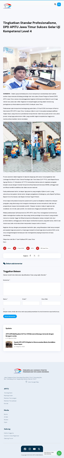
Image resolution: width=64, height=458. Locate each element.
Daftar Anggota (9, 433)
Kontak (6, 403)
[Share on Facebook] (30, 255)
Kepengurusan (8, 395)
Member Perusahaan (10, 401)
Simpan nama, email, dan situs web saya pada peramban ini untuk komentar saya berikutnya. (31, 311)
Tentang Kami (8, 393)
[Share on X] (34, 255)
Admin (9, 248)
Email (24, 299)
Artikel (6, 417)
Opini (5, 422)
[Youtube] (34, 449)
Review (6, 419)
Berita (6, 414)
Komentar (6, 280)
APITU (32, 248)
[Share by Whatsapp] (38, 255)
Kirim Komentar (10, 316)
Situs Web (45, 299)
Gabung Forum (8, 438)
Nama (5, 299)
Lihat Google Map (33, 382)
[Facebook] (25, 449)
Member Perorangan (10, 398)
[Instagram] (29, 449)
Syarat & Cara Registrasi (11, 436)
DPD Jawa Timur (44, 248)
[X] (39, 449)
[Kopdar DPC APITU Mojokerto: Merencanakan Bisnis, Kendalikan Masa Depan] (9, 344)
